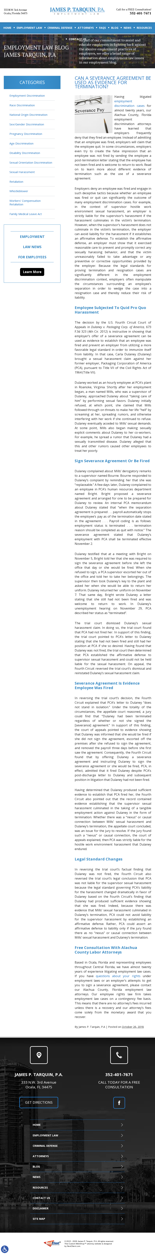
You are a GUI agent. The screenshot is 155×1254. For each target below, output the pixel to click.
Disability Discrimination (24, 153)
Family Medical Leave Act (25, 214)
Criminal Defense (59, 28)
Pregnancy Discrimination (25, 134)
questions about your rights (118, 976)
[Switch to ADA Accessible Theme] (5, 1249)
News (127, 28)
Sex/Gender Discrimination (26, 124)
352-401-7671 (133, 11)
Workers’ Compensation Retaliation (25, 202)
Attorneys (86, 28)
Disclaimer (40, 1208)
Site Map (39, 1219)
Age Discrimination (21, 143)
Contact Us (77, 39)
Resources (144, 28)
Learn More (32, 272)
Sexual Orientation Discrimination (30, 162)
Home (7, 28)
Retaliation (16, 181)
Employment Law (29, 28)
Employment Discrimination (27, 95)
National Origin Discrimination (28, 114)
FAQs (102, 28)
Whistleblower (18, 191)
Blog (114, 28)
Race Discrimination (22, 105)
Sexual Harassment (22, 172)
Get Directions (39, 1102)
